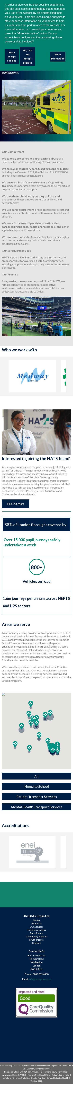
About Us (36, 923)
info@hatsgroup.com (40, 979)
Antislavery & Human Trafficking (16, 1077)
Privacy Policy (51, 1074)
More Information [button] (58, 56)
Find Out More (15, 503)
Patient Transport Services (36, 797)
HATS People (36, 939)
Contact (36, 942)
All (36, 776)
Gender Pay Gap (38, 1077)
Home (36, 920)
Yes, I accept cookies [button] (11, 56)
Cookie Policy (64, 1074)
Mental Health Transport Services (36, 807)
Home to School (36, 786)
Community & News (36, 936)
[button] (15, 744)
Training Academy (36, 929)
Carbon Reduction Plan (56, 1077)
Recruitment (36, 933)
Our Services (36, 926)
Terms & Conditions (36, 1074)
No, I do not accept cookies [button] (27, 56)
